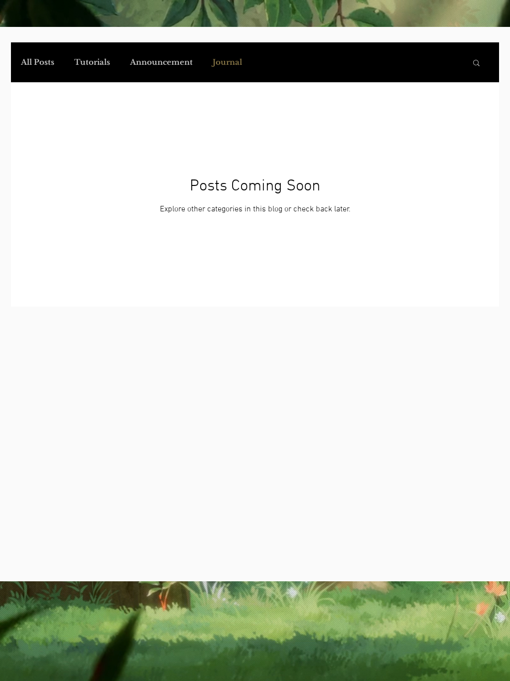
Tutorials (92, 62)
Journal (227, 62)
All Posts (37, 62)
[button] (476, 63)
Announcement (161, 62)
